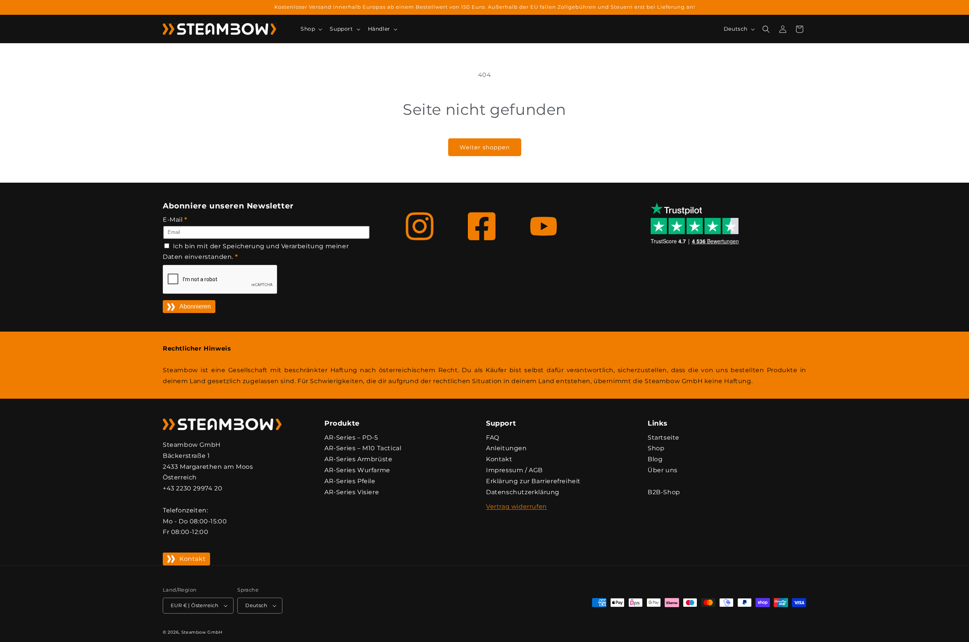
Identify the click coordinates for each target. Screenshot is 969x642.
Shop (656, 448)
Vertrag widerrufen (516, 506)
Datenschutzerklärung (522, 492)
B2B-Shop (664, 492)
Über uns (663, 470)
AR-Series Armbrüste (358, 459)
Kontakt (192, 558)
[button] (310, 29)
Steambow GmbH (202, 632)
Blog (655, 459)
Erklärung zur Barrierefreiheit (533, 481)
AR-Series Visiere (351, 492)
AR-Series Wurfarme (357, 470)
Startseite (663, 437)
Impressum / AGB (514, 470)
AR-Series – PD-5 (351, 437)
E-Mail (175, 219)
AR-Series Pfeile (349, 481)
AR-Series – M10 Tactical (362, 448)
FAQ (492, 437)
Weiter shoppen (485, 147)
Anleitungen (506, 448)
